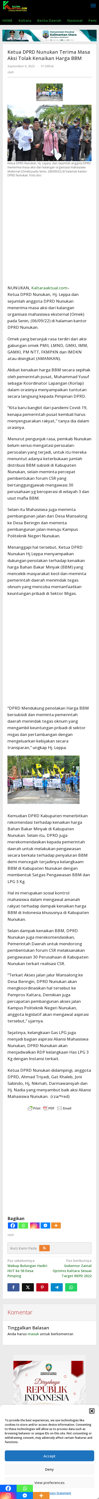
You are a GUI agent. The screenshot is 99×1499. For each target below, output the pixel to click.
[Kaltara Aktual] (15, 5)
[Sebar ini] (13, 1287)
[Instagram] (35, 1225)
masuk (33, 1334)
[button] (91, 1411)
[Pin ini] (42, 1287)
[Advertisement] (49, 231)
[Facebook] (13, 1225)
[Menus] (93, 6)
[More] (56, 1225)
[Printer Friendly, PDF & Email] (49, 1108)
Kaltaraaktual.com (49, 288)
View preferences (49, 1482)
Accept (49, 1456)
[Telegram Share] (57, 1287)
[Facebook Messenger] (45, 1225)
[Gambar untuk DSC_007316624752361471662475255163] (49, 92)
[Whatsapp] (23, 1225)
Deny (49, 1469)
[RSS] (44, 1248)
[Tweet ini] (28, 1287)
